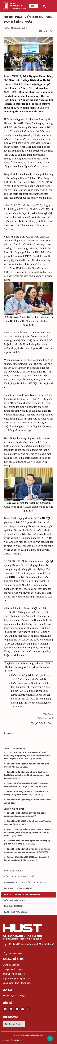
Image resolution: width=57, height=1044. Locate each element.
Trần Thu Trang (46, 723)
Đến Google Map (12, 1024)
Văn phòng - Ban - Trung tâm (17, 982)
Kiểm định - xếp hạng (14, 900)
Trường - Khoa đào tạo (14, 973)
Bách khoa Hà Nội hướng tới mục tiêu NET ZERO (29, 800)
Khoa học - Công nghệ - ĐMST (19, 889)
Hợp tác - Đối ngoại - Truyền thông (22, 895)
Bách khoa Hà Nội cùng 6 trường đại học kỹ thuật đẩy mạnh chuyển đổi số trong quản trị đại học (26, 775)
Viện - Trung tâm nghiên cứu (16, 978)
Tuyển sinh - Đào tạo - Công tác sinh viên (25, 883)
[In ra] (46, 31)
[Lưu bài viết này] (51, 31)
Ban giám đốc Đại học (13, 969)
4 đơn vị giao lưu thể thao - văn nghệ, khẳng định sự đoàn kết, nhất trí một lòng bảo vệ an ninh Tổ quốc (28, 833)
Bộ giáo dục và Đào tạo (14, 995)
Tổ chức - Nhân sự (13, 906)
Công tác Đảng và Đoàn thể (19, 877)
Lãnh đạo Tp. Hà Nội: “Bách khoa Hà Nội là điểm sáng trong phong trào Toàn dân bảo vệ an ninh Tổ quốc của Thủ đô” (27, 756)
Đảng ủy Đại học (11, 964)
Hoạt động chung (13, 871)
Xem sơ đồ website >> (12, 1040)
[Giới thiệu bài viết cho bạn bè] (40, 31)
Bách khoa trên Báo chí (16, 912)
